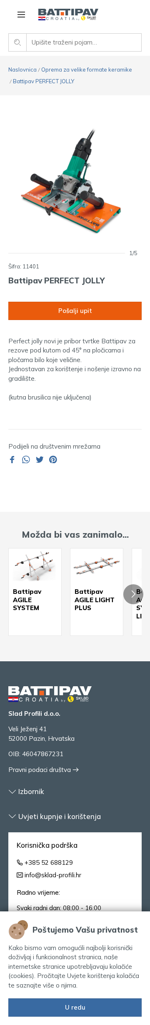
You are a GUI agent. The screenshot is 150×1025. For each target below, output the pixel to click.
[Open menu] (21, 14)
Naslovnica (22, 69)
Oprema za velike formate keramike (86, 69)
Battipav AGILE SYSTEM (27, 600)
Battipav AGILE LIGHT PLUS (95, 600)
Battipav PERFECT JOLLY (43, 81)
